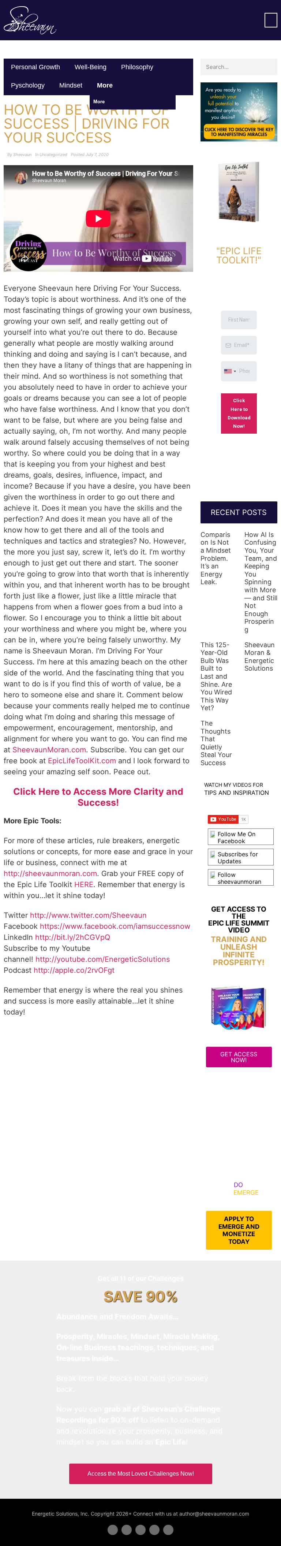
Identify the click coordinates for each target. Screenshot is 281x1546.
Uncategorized (53, 154)
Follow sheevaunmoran (239, 878)
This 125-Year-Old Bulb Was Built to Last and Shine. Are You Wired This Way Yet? (216, 676)
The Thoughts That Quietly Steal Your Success (216, 743)
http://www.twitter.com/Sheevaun (88, 915)
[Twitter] (126, 1530)
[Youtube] (154, 1530)
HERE (83, 884)
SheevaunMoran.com (49, 749)
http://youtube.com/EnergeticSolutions (102, 959)
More (106, 85)
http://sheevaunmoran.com (50, 873)
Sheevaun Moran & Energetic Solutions (259, 656)
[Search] (269, 67)
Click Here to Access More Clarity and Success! (98, 797)
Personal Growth (35, 67)
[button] (271, 20)
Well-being (90, 67)
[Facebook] (113, 1530)
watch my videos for (233, 785)
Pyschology (28, 85)
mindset (70, 85)
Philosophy (137, 67)
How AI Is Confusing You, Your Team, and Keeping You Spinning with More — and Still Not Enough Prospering (260, 582)
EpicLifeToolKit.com (82, 760)
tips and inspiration (236, 792)
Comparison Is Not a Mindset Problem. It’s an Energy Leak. (216, 558)
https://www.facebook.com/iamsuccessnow (115, 926)
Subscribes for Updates (238, 857)
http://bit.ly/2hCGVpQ (72, 937)
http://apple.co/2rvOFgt (74, 970)
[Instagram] (168, 1530)
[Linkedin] (140, 1530)
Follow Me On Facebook (236, 837)
